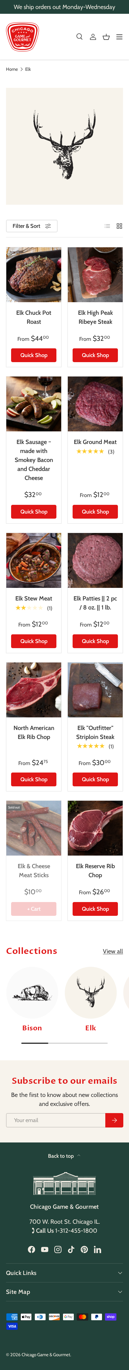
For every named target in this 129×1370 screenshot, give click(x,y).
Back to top (61, 1156)
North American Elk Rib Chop (34, 732)
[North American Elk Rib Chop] (33, 690)
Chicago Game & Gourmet (46, 1354)
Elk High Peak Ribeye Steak (95, 317)
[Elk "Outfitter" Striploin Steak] (95, 690)
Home (12, 69)
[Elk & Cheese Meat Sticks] (33, 828)
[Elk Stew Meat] (33, 560)
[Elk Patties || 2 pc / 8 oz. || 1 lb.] (95, 560)
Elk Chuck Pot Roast (33, 317)
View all (113, 951)
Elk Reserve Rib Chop (95, 870)
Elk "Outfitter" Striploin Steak (95, 732)
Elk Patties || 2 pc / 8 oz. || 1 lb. (95, 603)
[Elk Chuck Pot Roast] (33, 274)
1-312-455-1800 (76, 1230)
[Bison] (32, 993)
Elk (28, 69)
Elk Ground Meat (95, 441)
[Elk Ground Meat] (95, 404)
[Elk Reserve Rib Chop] (95, 828)
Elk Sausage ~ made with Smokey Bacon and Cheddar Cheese (34, 459)
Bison (32, 1028)
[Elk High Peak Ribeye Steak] (95, 274)
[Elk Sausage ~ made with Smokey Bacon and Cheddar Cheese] (33, 404)
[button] (106, 36)
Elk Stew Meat (33, 598)
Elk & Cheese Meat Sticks (34, 870)
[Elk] (91, 993)
